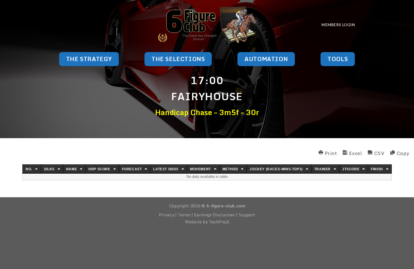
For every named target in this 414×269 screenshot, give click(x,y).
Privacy (166, 214)
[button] (327, 153)
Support (247, 214)
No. (29, 169)
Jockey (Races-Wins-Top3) (276, 169)
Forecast (132, 169)
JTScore (350, 169)
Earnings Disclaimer (214, 214)
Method (230, 169)
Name (71, 169)
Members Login (338, 24)
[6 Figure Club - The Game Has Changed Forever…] (207, 25)
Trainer (322, 169)
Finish (377, 169)
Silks (49, 169)
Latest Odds (166, 169)
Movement (200, 169)
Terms (184, 214)
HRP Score (99, 169)
